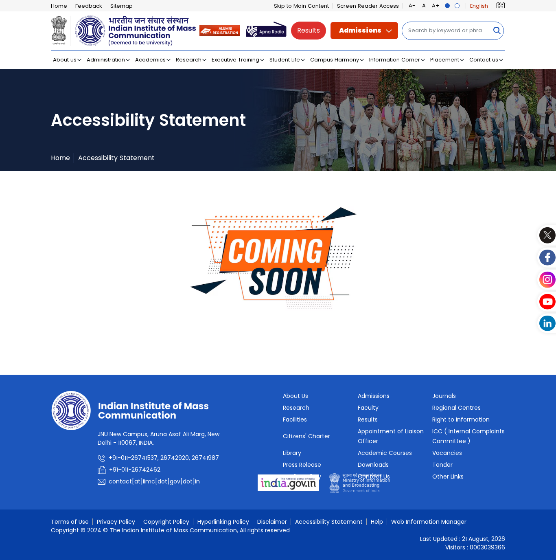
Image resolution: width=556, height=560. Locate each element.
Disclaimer (272, 522)
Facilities (295, 419)
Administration (106, 60)
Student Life (284, 60)
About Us (295, 396)
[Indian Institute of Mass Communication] (123, 30)
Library (292, 453)
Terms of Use (70, 522)
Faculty (368, 408)
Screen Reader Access (368, 6)
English (479, 6)
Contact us (483, 60)
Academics (150, 60)
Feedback (88, 6)
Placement (444, 60)
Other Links (448, 476)
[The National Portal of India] (288, 482)
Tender (442, 465)
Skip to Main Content (301, 6)
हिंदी (500, 6)
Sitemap (121, 6)
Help (377, 522)
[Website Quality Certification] (359, 482)
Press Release (302, 465)
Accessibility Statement (116, 158)
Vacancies (447, 453)
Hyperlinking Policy (223, 522)
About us (65, 60)
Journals (444, 396)
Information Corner (394, 60)
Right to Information (461, 419)
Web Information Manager (428, 522)
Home (59, 6)
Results (308, 30)
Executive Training (235, 60)
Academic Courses (385, 453)
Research (188, 60)
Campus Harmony (334, 60)
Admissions (360, 30)
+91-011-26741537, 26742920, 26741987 (164, 458)
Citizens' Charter (306, 436)
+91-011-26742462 (134, 470)
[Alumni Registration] (219, 30)
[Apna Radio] (266, 30)
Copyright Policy (166, 522)
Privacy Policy (116, 522)
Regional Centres (456, 408)
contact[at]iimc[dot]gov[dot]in (155, 481)
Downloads (373, 465)
